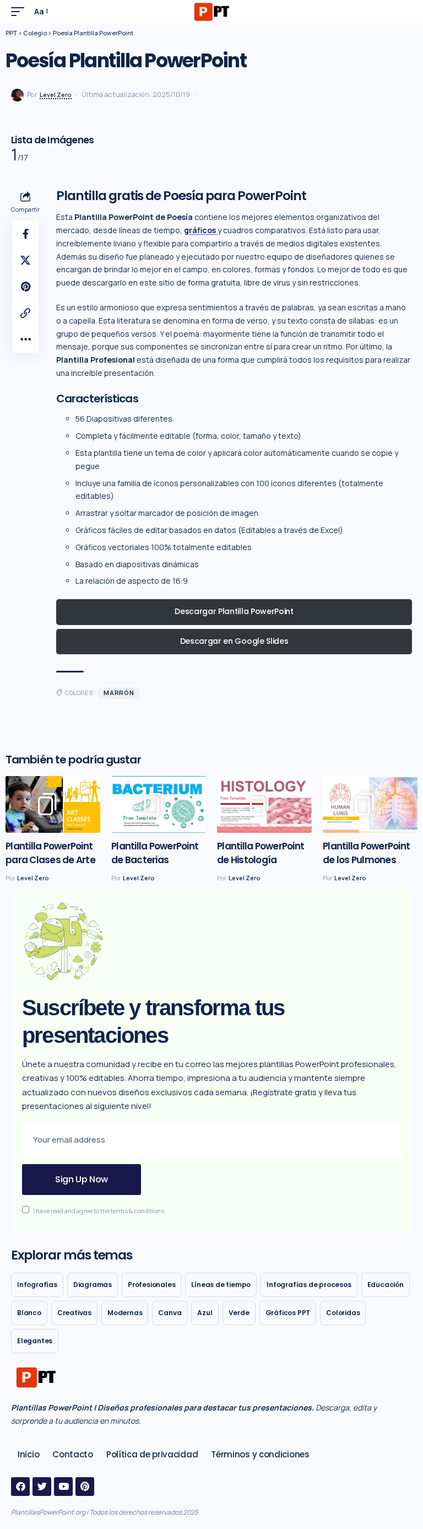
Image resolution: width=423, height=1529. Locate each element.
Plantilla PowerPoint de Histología (260, 852)
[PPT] (211, 11)
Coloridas (343, 1312)
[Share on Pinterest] (25, 286)
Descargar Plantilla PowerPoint (234, 611)
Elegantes (34, 1340)
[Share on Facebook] (25, 233)
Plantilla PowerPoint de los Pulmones (366, 852)
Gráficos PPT (288, 1312)
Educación (385, 1284)
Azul (204, 1312)
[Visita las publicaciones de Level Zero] (17, 95)
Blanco (29, 1312)
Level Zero (56, 94)
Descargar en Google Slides (234, 641)
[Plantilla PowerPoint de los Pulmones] (370, 804)
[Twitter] (41, 1486)
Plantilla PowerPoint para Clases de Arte (50, 852)
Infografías (37, 1284)
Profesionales (151, 1284)
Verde (239, 1312)
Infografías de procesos (309, 1284)
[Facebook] (20, 1486)
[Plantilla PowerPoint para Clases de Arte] (53, 804)
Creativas (74, 1312)
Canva (169, 1312)
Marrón (119, 692)
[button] (20, 11)
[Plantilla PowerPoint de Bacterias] (158, 804)
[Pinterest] (84, 1486)
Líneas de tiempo (221, 1284)
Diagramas (92, 1284)
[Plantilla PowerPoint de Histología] (264, 804)
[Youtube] (63, 1486)
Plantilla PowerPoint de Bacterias (154, 852)
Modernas (124, 1312)
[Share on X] (25, 260)
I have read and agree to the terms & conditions (98, 1211)
